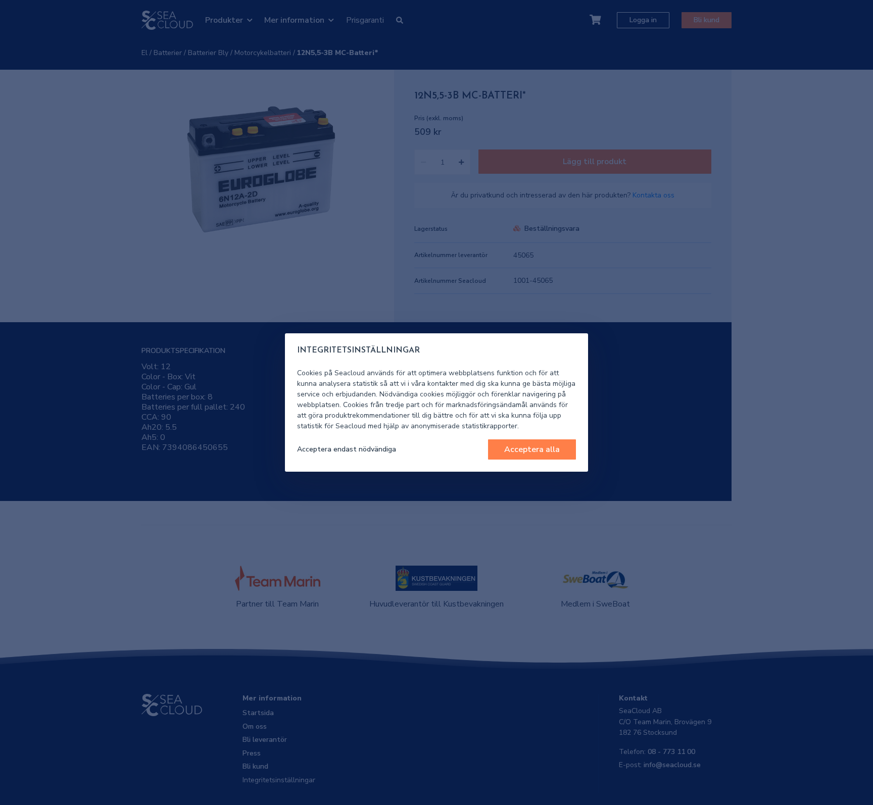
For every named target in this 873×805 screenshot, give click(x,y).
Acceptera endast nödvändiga (346, 449)
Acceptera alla (532, 449)
